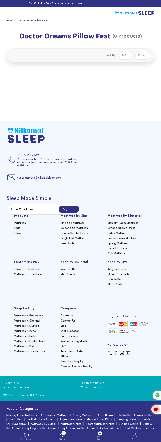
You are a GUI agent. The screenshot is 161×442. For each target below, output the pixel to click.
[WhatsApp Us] (157, 395)
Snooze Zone (69, 336)
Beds (17, 228)
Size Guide (67, 243)
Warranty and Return (93, 387)
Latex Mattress (118, 233)
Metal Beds (68, 274)
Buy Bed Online (128, 424)
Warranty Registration (75, 341)
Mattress (20, 223)
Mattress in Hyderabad (29, 341)
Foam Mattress (117, 248)
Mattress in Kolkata (26, 346)
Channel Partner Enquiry (76, 366)
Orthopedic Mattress (121, 228)
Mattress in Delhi (25, 336)
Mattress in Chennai (27, 320)
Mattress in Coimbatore (29, 351)
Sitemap (66, 356)
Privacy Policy (11, 383)
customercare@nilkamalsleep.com (39, 177)
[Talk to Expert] (156, 409)
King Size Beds (117, 269)
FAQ (63, 346)
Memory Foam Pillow (100, 419)
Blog (63, 326)
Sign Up (69, 209)
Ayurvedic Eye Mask (43, 424)
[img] (111, 352)
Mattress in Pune (25, 331)
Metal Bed (125, 415)
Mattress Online (71, 424)
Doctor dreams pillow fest (32, 21)
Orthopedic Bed (110, 428)
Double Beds (116, 279)
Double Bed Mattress (74, 233)
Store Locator (70, 331)
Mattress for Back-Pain (29, 274)
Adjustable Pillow (71, 419)
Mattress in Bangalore (28, 315)
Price (141, 55)
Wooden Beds (70, 269)
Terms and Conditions (16, 387)
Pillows (18, 233)
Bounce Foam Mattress (122, 238)
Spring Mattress (118, 243)
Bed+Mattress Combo (41, 419)
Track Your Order (72, 351)
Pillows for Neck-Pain (27, 269)
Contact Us (68, 320)
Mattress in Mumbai (26, 326)
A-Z (123, 55)
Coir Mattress (117, 253)
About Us (67, 315)
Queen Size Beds (118, 274)
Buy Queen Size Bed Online (78, 428)
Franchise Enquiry (72, 361)
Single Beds (115, 284)
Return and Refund (92, 383)
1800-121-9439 (28, 155)
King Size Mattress (73, 223)
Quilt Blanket (106, 415)
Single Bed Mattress (74, 238)
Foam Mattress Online (100, 424)
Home (9, 21)
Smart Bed (15, 419)
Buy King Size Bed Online (40, 428)
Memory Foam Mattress (123, 223)
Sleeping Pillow (126, 419)
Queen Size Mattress (74, 228)
